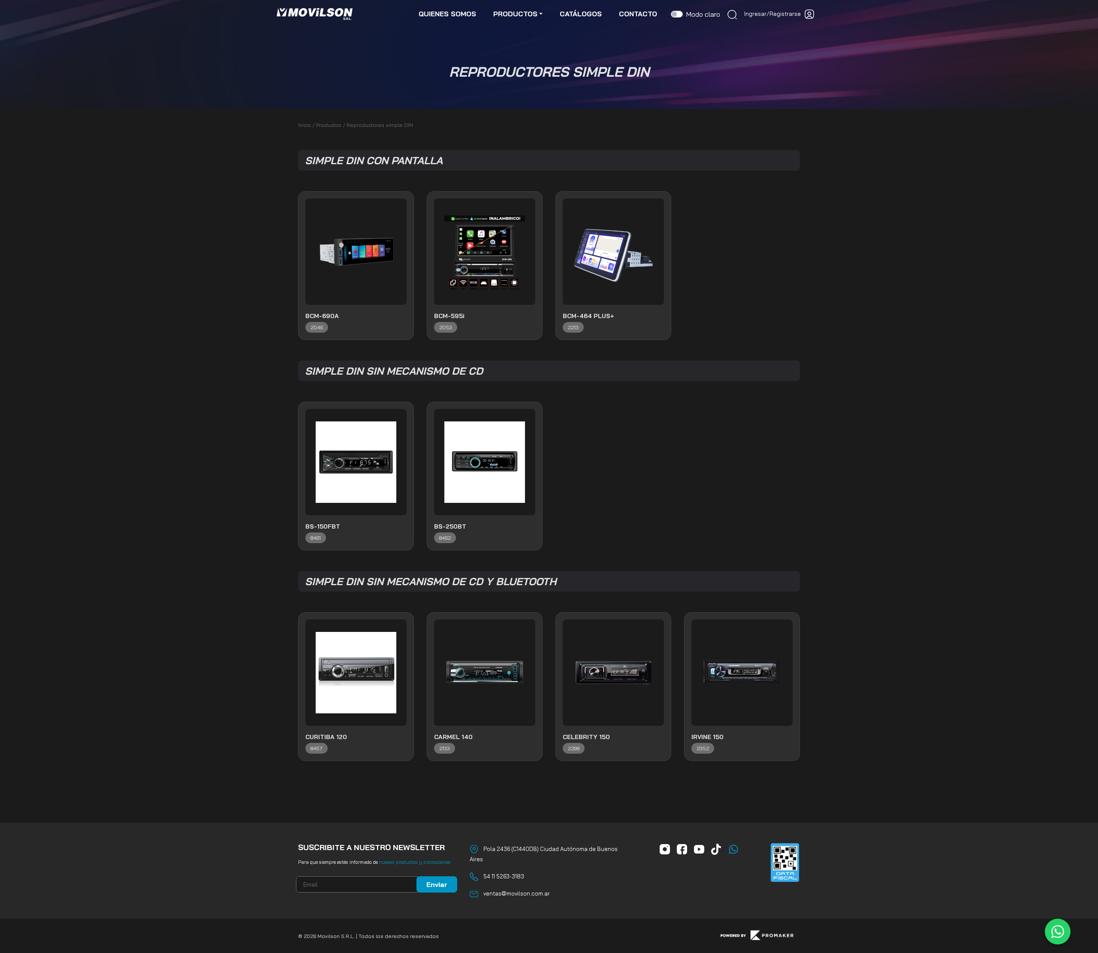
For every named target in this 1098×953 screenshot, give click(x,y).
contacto (638, 13)
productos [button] (515, 13)
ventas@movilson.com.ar (516, 893)
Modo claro (703, 14)
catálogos (581, 13)
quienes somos (447, 13)
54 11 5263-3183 (503, 876)
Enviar (436, 884)
